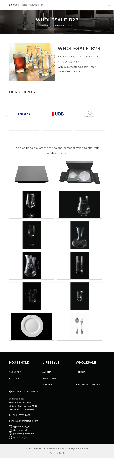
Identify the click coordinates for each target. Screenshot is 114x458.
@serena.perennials (23, 433)
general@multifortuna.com (23, 420)
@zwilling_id (20, 437)
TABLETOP (15, 372)
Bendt (62, 453)
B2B (78, 378)
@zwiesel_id (20, 430)
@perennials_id (21, 426)
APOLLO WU (49, 378)
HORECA (80, 372)
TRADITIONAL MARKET (89, 384)
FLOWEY (47, 384)
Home (45, 25)
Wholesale (58, 25)
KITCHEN (14, 378)
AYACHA (46, 372)
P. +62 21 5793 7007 (19, 415)
